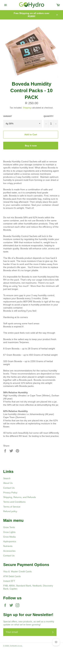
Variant (7, 116)
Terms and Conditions (14, 502)
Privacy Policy (10, 492)
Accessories (9, 551)
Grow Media (9, 536)
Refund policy (10, 511)
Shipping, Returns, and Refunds (19, 497)
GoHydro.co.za (16, 646)
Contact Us (9, 488)
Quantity (48, 116)
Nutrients (7, 546)
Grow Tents (9, 527)
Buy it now (31, 145)
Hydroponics (9, 541)
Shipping (27, 107)
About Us (8, 483)
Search (6, 478)
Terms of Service (11, 506)
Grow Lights (9, 532)
